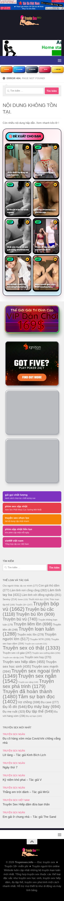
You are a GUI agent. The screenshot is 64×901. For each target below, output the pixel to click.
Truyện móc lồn (30, 634)
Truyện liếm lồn (33, 624)
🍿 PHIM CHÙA (32, 69)
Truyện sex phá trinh (28, 684)
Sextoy (10, 599)
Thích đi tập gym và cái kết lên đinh (45, 248)
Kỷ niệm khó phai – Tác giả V (22, 779)
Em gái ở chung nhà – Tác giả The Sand (29, 816)
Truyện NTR (40, 639)
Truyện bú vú (20, 619)
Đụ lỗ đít (15, 707)
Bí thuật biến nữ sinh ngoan (17, 211)
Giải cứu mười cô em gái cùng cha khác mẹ (18, 248)
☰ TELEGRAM (19, 69)
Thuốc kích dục (39, 599)
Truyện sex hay (38, 657)
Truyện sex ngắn (29, 678)
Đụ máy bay (44, 706)
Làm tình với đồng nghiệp (41, 594)
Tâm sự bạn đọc (29, 699)
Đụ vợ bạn (34, 716)
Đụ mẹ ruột (14, 711)
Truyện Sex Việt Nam (16, 800)
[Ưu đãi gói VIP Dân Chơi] (32, 319)
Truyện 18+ (24, 605)
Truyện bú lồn (35, 614)
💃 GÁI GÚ (44, 69)
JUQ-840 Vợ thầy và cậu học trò (17, 173)
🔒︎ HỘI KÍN (6, 69)
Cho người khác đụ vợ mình (20, 585)
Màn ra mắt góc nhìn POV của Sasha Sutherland (45, 285)
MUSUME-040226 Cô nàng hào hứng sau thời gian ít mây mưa (17, 285)
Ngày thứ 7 (10, 767)
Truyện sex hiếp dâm (24, 662)
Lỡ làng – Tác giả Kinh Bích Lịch (24, 755)
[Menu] (59, 60)
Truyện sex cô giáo (17, 652)
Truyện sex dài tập (13, 657)
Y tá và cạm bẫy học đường (45, 173)
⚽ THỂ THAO (57, 69)
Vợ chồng (29, 702)
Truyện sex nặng (28, 682)
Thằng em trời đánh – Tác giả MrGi (26, 792)
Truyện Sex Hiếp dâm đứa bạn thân (26, 804)
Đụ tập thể (40, 711)
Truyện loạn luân (28, 631)
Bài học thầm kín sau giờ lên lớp (45, 211)
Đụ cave (50, 702)
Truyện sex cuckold (36, 644)
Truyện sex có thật (31, 648)
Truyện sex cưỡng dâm (46, 653)
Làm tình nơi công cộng (28, 590)
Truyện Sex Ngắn (14, 734)
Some (23, 599)
